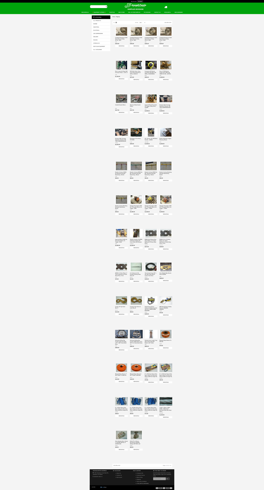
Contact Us (119, 475)
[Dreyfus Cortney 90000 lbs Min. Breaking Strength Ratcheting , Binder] (136, 166)
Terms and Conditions (142, 481)
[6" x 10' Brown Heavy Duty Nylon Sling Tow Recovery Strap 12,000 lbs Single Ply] (166, 368)
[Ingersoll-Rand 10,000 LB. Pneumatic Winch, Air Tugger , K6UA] (121, 233)
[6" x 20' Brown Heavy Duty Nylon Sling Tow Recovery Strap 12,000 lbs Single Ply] (151, 368)
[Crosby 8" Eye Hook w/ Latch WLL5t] (136, 300)
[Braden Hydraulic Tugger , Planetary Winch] (166, 132)
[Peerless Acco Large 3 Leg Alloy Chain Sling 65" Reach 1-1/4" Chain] (151, 334)
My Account (119, 477)
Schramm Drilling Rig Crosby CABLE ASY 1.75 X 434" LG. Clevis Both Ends (136, 341)
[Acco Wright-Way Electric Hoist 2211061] (166, 267)
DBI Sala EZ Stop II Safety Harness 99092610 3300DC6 (165, 308)
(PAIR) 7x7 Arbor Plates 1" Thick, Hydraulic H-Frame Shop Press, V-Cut (121, 274)
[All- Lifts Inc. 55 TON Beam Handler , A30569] (151, 132)
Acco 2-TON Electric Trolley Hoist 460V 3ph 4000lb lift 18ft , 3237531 (165, 72)
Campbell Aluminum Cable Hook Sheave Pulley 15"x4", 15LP (121, 39)
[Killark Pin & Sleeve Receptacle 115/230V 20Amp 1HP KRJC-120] (136, 435)
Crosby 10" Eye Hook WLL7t (120, 307)
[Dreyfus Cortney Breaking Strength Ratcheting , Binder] (166, 166)
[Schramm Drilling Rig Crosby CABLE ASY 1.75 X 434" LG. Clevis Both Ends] (136, 334)
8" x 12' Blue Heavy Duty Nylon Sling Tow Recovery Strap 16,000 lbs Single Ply (151, 409)
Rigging (118, 16)
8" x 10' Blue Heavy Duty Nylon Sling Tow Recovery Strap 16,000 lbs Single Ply (136, 409)
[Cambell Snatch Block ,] (121, 99)
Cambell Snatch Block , (120, 104)
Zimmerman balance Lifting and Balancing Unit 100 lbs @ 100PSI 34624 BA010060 (151, 308)
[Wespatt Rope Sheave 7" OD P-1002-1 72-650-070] (121, 368)
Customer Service (141, 475)
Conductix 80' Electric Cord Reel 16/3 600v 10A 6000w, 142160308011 (150, 72)
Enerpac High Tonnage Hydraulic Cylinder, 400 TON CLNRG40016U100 (165, 106)
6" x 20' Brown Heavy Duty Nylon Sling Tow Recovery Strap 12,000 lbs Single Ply (151, 375)
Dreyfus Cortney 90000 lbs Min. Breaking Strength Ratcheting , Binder (136, 173)
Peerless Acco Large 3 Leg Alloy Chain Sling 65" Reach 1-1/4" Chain (151, 341)
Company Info (140, 473)
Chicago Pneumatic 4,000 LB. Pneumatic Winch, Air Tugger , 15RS (136, 207)
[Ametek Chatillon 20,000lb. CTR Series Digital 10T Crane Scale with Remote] (136, 233)
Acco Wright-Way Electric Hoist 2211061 (165, 273)
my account (133, 1)
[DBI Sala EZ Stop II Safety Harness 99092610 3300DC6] (166, 300)
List (116, 22)
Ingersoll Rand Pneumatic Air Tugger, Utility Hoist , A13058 (151, 106)
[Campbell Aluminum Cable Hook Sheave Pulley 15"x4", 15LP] (121, 31)
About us (119, 473)
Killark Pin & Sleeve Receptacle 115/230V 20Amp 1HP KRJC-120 (135, 442)
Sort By (136, 22)
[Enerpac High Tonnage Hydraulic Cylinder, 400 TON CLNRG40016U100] (166, 99)
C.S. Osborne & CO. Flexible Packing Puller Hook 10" (135, 274)
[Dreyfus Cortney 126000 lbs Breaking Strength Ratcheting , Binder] (121, 166)
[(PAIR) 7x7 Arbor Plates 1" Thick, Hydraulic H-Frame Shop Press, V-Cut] (121, 267)
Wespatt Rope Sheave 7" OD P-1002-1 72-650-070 (121, 374)
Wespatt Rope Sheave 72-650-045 (166, 341)
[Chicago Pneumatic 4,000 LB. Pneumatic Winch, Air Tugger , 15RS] (136, 199)
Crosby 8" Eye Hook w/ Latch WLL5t (135, 307)
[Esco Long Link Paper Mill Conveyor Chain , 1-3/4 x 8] (121, 65)
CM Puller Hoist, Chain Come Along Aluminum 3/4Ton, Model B (135, 72)
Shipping (139, 479)
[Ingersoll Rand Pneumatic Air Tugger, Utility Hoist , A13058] (151, 99)
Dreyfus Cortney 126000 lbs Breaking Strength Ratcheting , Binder (120, 173)
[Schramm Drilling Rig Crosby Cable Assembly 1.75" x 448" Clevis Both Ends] (121, 334)
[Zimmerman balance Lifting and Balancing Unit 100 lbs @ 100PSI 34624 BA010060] (151, 300)
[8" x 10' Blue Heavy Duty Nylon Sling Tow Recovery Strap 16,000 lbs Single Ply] (136, 401)
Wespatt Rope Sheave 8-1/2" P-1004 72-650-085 (135, 374)
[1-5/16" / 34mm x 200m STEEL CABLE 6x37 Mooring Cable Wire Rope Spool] (166, 401)
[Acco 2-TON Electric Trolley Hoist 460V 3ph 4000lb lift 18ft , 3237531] (166, 65)
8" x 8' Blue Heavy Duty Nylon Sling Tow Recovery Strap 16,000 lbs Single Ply (121, 409)
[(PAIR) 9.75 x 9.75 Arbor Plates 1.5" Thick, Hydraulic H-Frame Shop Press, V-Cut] (166, 233)
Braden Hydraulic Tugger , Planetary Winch (166, 139)
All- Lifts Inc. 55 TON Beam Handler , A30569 (151, 139)
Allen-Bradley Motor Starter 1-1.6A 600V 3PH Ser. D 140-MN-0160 (121, 442)
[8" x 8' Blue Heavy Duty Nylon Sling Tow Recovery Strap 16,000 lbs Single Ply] (121, 401)
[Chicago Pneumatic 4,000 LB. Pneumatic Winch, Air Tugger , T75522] (151, 199)
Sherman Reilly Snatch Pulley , (135, 105)
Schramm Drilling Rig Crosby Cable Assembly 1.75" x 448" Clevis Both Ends (121, 342)
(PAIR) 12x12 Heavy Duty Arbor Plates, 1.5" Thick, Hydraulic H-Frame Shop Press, (150, 241)
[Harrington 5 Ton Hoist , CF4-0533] (136, 132)
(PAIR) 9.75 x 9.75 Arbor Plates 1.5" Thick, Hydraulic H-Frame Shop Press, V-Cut (165, 241)
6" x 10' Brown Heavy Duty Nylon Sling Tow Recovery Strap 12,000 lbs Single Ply (166, 375)
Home (113, 16)
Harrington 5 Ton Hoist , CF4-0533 (135, 139)
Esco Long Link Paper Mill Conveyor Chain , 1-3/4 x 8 (121, 72)
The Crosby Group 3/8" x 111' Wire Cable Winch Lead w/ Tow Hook (150, 274)
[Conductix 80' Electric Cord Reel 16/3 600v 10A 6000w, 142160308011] (151, 65)
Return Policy (140, 477)
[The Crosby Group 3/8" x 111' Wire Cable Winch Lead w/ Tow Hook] (151, 267)
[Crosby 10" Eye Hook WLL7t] (121, 300)
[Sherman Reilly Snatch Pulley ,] (136, 99)
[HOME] (135, 4)
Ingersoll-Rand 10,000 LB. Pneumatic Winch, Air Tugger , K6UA (121, 241)
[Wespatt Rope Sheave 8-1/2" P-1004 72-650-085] (136, 368)
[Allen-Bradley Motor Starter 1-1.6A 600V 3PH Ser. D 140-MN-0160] (121, 435)
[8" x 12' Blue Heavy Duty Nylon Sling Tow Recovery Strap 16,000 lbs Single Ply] (151, 401)
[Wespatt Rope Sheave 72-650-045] (166, 334)
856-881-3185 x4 (98, 476)
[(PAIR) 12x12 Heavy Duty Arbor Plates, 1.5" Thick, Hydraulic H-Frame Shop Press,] (151, 233)
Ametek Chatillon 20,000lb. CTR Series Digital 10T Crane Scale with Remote (136, 241)
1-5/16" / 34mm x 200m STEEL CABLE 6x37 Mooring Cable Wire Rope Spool (165, 409)
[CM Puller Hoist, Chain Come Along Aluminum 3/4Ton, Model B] (136, 65)
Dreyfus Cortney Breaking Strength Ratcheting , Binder (166, 173)
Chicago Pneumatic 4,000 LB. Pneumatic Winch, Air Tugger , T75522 (151, 207)
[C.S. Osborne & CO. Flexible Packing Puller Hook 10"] (136, 267)
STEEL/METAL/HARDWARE (143, 483)
